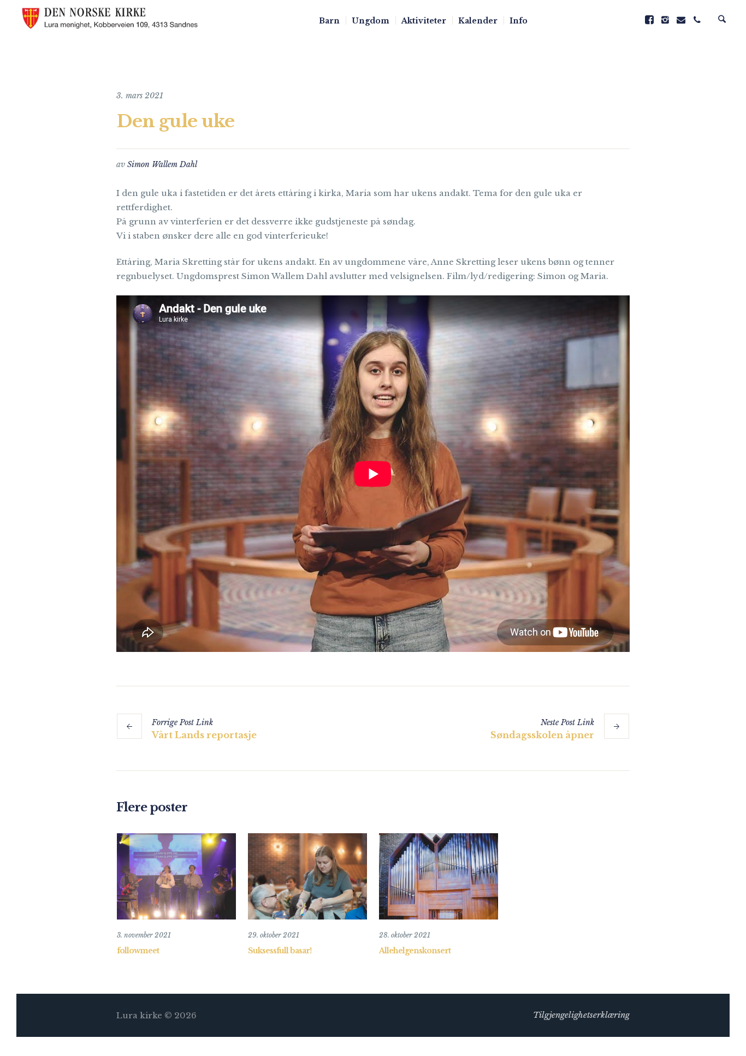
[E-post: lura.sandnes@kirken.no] (681, 19)
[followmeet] (176, 876)
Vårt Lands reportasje (204, 734)
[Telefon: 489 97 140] (696, 19)
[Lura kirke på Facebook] (649, 19)
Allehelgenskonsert (415, 951)
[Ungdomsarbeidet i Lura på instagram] (665, 19)
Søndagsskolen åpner (542, 734)
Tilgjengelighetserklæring (581, 1015)
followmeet (138, 951)
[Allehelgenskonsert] (438, 876)
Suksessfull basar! (279, 951)
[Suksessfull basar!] (307, 876)
